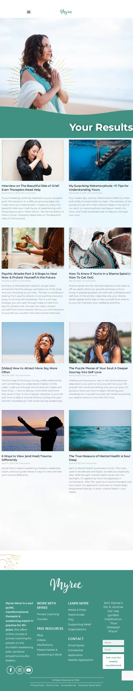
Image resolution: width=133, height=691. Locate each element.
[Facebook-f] (11, 670)
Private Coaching (48, 614)
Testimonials (76, 614)
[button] (28, 11)
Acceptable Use (69, 685)
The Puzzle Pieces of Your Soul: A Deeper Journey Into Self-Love (98, 370)
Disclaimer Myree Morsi (89, 685)
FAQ (70, 619)
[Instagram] (20, 670)
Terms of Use (52, 685)
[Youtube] (28, 670)
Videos (41, 640)
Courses (42, 619)
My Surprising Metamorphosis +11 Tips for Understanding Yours (99, 187)
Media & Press (77, 609)
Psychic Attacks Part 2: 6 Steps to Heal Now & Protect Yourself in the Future (29, 275)
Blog (40, 635)
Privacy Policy (37, 685)
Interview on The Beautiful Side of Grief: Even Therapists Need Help (30, 187)
